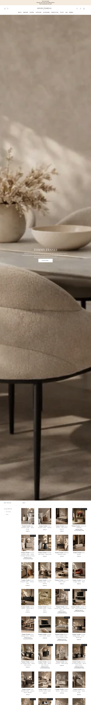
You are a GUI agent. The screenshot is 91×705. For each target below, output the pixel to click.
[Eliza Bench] (79, 543)
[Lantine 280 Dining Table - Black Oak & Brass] (79, 652)
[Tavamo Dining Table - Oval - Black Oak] (79, 624)
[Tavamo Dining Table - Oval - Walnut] (45, 570)
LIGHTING (32, 12)
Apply (24, 503)
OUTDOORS (38, 12)
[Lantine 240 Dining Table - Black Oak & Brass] (28, 652)
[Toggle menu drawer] (5, 8)
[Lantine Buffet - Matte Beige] (62, 680)
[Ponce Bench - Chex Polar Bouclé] (62, 516)
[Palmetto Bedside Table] (62, 543)
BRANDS (71, 12)
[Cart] (84, 8)
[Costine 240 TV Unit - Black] (45, 624)
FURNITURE (25, 12)
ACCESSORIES (46, 12)
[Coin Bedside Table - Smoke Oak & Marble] (28, 680)
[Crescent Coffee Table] (62, 570)
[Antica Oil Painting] (79, 516)
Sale (7, 514)
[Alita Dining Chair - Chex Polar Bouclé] (62, 597)
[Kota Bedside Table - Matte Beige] (79, 680)
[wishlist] (7, 8)
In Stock (8, 511)
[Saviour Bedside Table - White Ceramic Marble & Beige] (28, 543)
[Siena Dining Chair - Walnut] (28, 624)
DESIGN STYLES (54, 12)
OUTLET (62, 12)
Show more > (45, 260)
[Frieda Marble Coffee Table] (45, 680)
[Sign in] (80, 8)
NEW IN (19, 12)
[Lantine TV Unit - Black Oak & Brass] (79, 597)
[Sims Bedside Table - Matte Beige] (28, 516)
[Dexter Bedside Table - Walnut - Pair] (28, 570)
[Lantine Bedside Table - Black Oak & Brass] (45, 652)
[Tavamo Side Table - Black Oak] (45, 543)
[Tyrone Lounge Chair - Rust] (79, 570)
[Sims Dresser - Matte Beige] (62, 652)
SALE (66, 12)
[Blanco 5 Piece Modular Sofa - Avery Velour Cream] (62, 624)
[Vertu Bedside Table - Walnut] (45, 516)
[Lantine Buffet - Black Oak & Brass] (28, 597)
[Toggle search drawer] (77, 8)
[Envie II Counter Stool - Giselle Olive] (45, 597)
